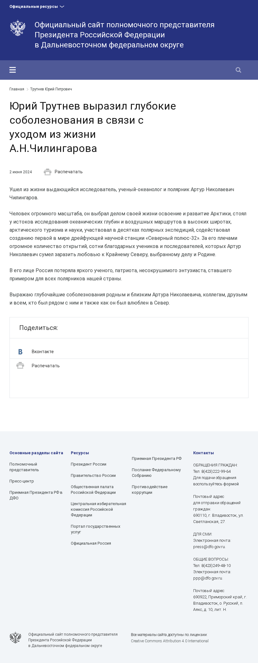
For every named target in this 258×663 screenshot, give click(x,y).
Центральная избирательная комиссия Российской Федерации (98, 509)
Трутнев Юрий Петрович (51, 89)
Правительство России (93, 475)
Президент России (88, 464)
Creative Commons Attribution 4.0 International (170, 641)
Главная (16, 89)
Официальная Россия (91, 543)
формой (231, 484)
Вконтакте (43, 351)
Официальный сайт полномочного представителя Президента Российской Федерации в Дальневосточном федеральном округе (125, 34)
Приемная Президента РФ (157, 458)
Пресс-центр (21, 481)
